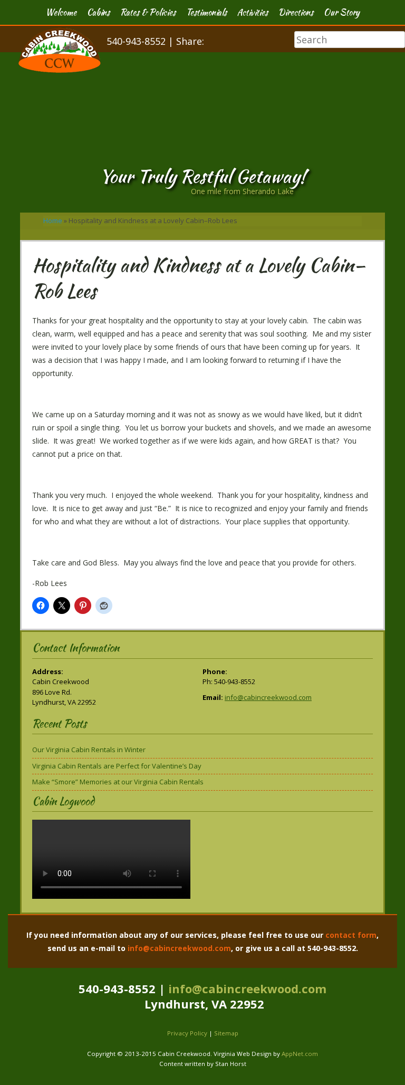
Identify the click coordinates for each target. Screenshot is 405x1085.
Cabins (98, 12)
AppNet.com (300, 1054)
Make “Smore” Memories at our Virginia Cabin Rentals (118, 781)
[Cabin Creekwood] (59, 70)
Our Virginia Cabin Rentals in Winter (89, 749)
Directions (295, 12)
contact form (351, 935)
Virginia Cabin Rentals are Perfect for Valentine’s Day (116, 766)
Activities (252, 12)
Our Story (342, 12)
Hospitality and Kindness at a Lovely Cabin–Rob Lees (198, 277)
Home (52, 220)
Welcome (60, 12)
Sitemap (226, 1033)
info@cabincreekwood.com (268, 697)
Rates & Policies (148, 12)
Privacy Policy (187, 1033)
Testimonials (206, 12)
